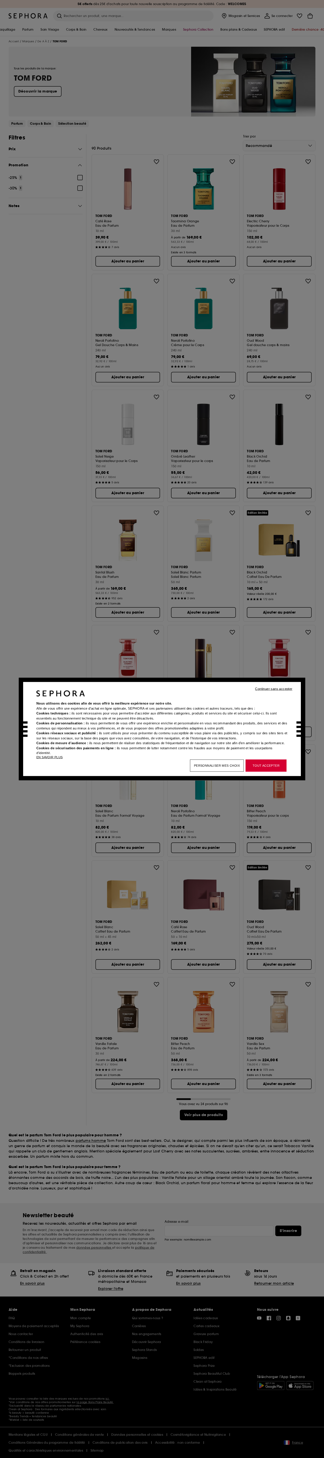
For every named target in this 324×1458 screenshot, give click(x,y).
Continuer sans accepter (273, 689)
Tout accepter (266, 765)
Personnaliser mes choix (217, 765)
